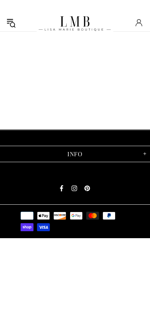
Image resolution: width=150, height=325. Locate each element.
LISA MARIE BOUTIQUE (75, 22)
